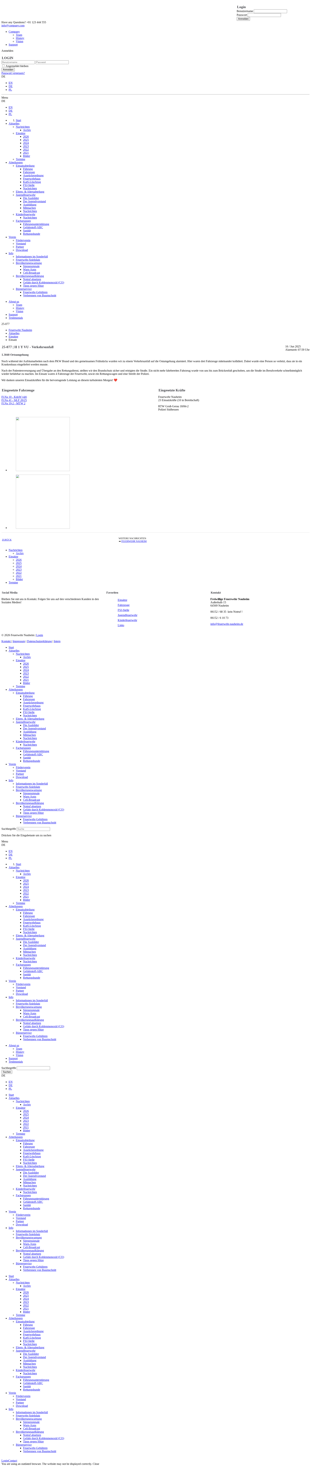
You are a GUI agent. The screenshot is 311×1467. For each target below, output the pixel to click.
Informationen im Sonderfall (32, 783)
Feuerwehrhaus (31, 705)
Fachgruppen (23, 747)
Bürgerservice (24, 816)
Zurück (7, 540)
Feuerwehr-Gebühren (35, 819)
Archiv (20, 553)
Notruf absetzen (32, 806)
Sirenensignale (31, 793)
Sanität (27, 757)
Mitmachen (29, 734)
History (20, 38)
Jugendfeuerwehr (127, 615)
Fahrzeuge (124, 605)
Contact (12, 1460)
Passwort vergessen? (13, 73)
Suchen (7, 1072)
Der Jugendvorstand (34, 728)
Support (13, 44)
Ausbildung (29, 731)
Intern (57, 641)
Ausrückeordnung (33, 702)
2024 (19, 566)
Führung (28, 696)
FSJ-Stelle (123, 610)
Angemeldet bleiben (17, 66)
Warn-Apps (29, 796)
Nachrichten (15, 550)
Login (39, 635)
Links (121, 625)
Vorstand (21, 770)
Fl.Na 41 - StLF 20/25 (14, 400)
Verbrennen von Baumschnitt (39, 822)
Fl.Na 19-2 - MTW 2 (13, 403)
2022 (19, 572)
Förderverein (23, 767)
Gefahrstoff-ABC (33, 754)
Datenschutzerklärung (39, 641)
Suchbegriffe (8, 828)
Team (19, 34)
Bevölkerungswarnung (29, 790)
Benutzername (245, 11)
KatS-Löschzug (32, 709)
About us (14, 301)
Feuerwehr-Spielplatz (28, 786)
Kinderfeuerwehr (127, 620)
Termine (13, 582)
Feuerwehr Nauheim (134, 541)
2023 (19, 569)
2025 (19, 563)
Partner (20, 773)
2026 (19, 559)
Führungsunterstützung (36, 751)
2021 (19, 576)
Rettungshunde (31, 760)
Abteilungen (16, 689)
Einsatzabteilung (25, 692)
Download (22, 777)
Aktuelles (14, 650)
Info (11, 780)
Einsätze (13, 556)
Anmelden (243, 18)
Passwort (242, 14)
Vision (19, 41)
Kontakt (6, 641)
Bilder (19, 579)
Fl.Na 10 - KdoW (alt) (14, 396)
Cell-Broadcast (31, 799)
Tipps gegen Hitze (33, 812)
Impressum (19, 641)
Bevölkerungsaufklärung (30, 803)
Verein (12, 764)
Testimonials (16, 317)
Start (11, 647)
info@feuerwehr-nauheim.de (226, 623)
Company (14, 31)
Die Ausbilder (31, 725)
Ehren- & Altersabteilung (30, 718)
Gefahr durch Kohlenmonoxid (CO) (43, 809)
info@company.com (12, 25)
